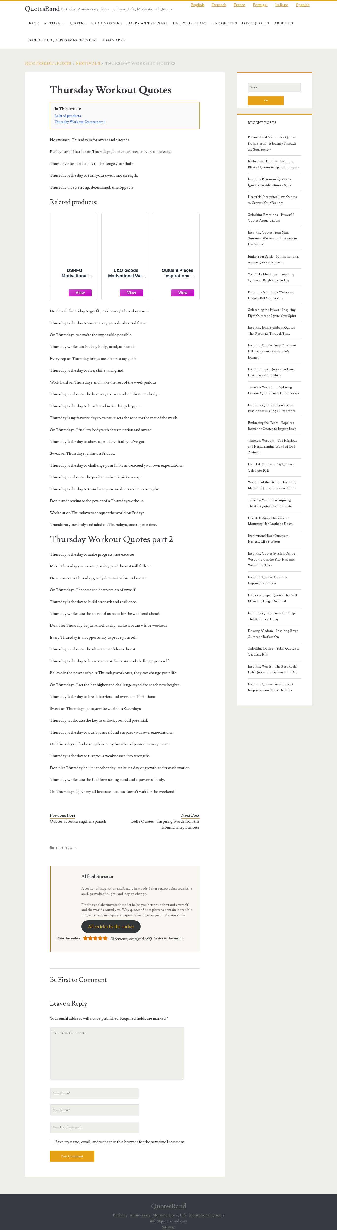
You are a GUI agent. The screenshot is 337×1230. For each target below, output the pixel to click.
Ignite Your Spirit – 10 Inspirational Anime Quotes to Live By (273, 259)
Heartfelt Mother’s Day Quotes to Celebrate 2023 (272, 467)
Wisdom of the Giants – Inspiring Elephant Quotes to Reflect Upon (272, 485)
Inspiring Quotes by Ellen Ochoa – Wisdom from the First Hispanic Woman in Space (272, 559)
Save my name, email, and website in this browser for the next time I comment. (120, 1141)
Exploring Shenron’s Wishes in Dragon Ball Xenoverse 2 (270, 295)
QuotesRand (42, 9)
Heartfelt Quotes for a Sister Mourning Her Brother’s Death (270, 521)
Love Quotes (255, 23)
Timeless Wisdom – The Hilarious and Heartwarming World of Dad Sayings (272, 446)
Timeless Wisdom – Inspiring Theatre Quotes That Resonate (270, 503)
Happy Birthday (189, 23)
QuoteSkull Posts (48, 63)
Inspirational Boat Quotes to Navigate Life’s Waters (268, 539)
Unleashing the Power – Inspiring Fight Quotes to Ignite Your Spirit (272, 313)
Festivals (54, 23)
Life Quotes (224, 23)
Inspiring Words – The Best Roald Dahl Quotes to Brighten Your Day (272, 669)
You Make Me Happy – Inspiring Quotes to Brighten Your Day (271, 277)
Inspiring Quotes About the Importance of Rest (267, 580)
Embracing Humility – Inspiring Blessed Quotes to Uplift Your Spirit (273, 164)
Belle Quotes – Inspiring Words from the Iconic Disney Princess (165, 824)
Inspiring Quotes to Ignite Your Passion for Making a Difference (272, 408)
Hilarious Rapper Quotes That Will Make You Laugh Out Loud (272, 598)
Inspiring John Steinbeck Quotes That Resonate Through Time (271, 331)
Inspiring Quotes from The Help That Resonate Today (271, 616)
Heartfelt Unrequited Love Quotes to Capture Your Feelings (272, 200)
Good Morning (107, 23)
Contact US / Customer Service (61, 40)
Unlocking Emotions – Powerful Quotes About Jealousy (271, 218)
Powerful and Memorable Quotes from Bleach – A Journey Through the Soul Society (272, 143)
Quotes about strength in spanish (78, 821)
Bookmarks (113, 40)
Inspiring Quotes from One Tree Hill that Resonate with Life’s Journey (272, 351)
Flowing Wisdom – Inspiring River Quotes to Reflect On (273, 634)
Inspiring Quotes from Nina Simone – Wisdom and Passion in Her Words (272, 238)
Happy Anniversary (147, 23)
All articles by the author (111, 926)
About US (283, 23)
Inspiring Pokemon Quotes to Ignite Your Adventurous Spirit (270, 182)
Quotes (78, 23)
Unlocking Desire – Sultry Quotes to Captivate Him (274, 652)
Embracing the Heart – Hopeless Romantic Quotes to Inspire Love (272, 426)
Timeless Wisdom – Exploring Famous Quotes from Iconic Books (273, 390)
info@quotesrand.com (168, 1221)
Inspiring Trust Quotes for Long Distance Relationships (271, 372)
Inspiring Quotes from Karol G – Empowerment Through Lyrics (271, 687)
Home (33, 23)
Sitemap (168, 1227)
